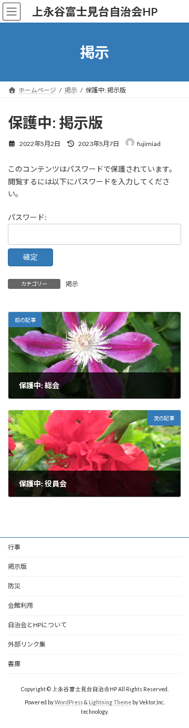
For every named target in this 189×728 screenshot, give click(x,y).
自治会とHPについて (37, 625)
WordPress (69, 702)
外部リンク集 (27, 644)
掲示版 (17, 566)
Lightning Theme (110, 702)
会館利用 (20, 605)
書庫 (14, 664)
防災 (14, 586)
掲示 (72, 284)
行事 (14, 547)
